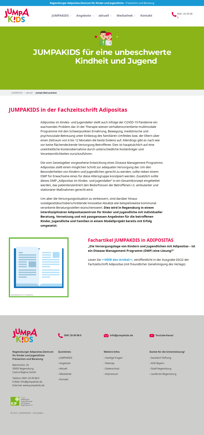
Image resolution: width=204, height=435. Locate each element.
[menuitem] (61, 15)
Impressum (111, 374)
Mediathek (65, 374)
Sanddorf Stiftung (161, 357)
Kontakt (63, 379)
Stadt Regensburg (161, 368)
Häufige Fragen (114, 357)
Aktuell (63, 368)
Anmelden (38, 412)
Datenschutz (112, 368)
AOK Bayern (157, 363)
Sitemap (109, 363)
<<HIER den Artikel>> (117, 260)
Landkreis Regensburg (163, 374)
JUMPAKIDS (65, 357)
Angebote (64, 363)
